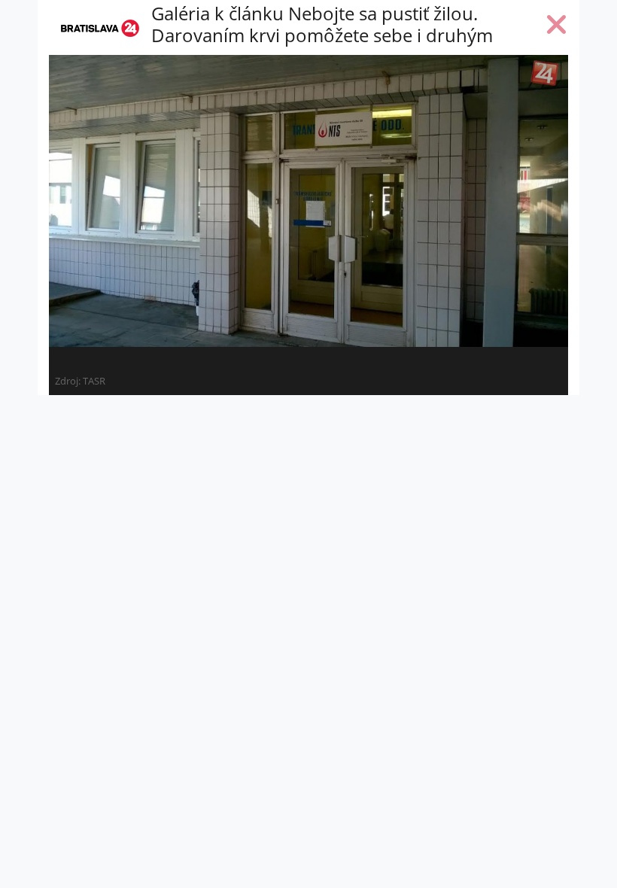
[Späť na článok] (557, 28)
